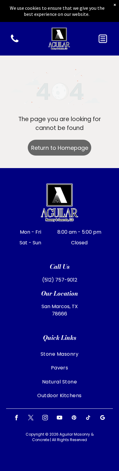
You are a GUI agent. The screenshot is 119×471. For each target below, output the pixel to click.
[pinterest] (74, 418)
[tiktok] (88, 418)
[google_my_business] (102, 418)
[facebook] (16, 418)
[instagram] (45, 418)
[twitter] (31, 418)
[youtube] (59, 418)
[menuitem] (59, 354)
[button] (103, 39)
